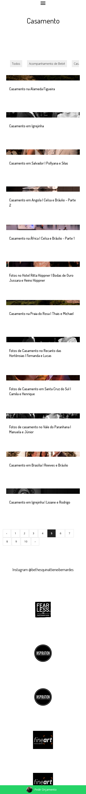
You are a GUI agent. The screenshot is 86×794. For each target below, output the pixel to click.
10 (25, 541)
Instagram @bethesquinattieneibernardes (43, 569)
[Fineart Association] (43, 740)
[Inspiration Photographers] (43, 653)
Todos (16, 64)
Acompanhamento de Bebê (47, 64)
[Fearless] (43, 609)
